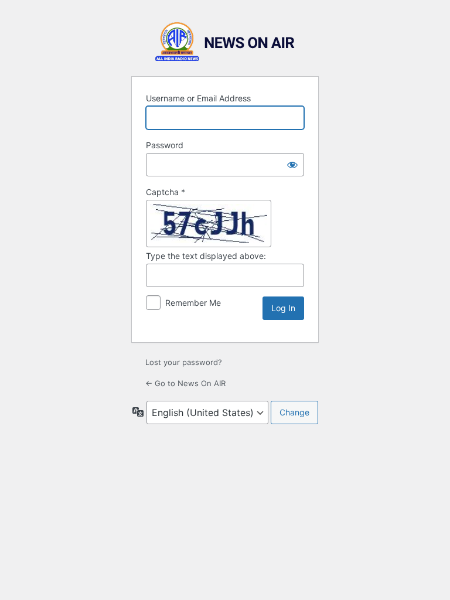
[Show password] (292, 164)
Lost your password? (183, 362)
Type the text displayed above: (206, 256)
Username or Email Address (198, 98)
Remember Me (193, 303)
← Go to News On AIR (185, 383)
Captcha (165, 192)
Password (164, 145)
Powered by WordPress (225, 42)
